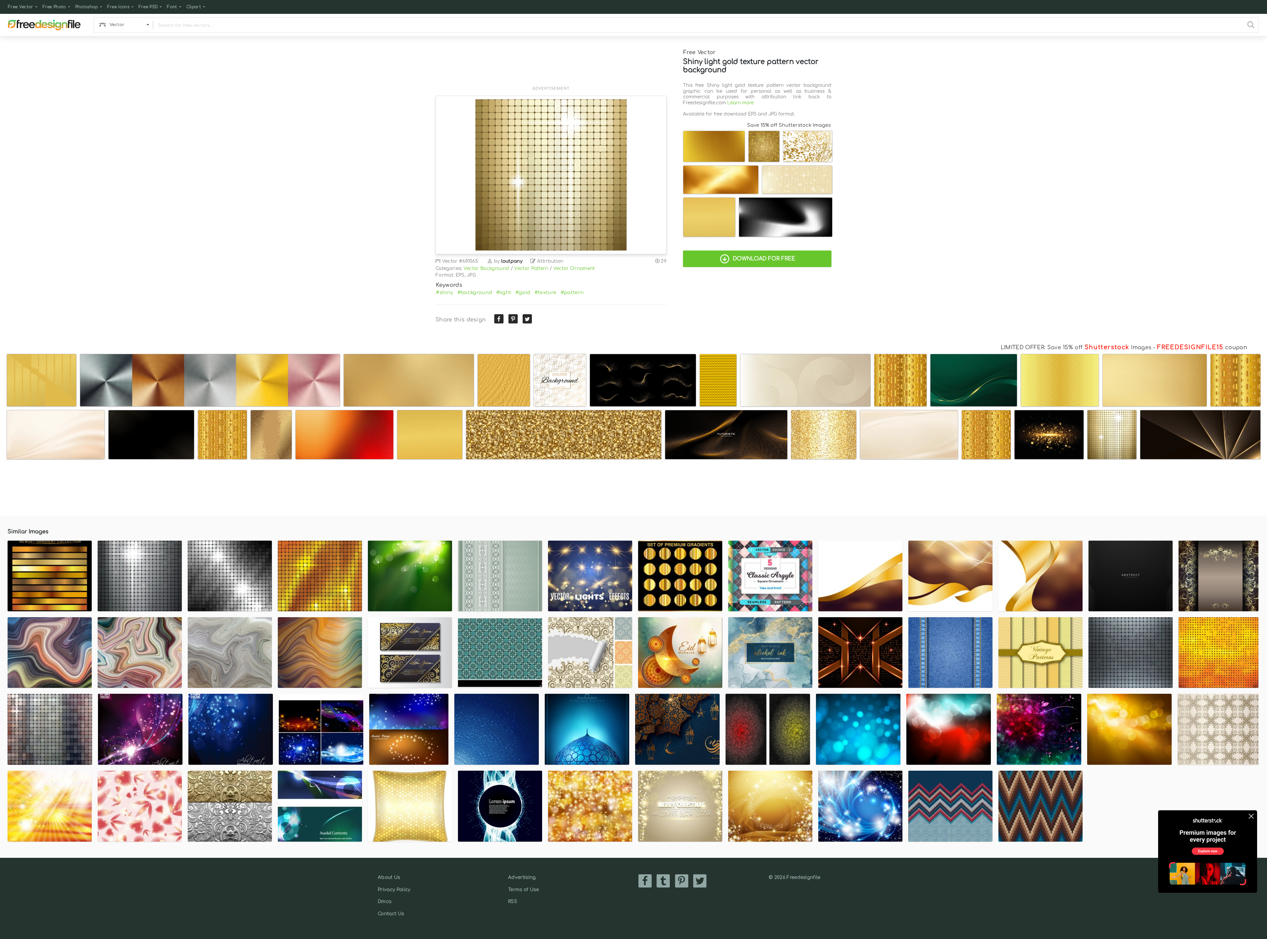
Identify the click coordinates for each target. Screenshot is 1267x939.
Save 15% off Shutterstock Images (789, 125)
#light (503, 292)
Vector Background (486, 268)
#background (474, 292)
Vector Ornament (574, 268)
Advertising (522, 877)
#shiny (444, 292)
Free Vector (20, 7)
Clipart (193, 7)
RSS (512, 901)
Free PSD (148, 7)
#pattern (572, 292)
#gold (523, 292)
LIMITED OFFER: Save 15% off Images (1076, 348)
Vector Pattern (531, 268)
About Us (389, 877)
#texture (546, 292)
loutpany (512, 261)
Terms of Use (523, 889)
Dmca (384, 901)
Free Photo (54, 7)
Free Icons (118, 7)
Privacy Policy (394, 889)
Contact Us (391, 913)
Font (172, 7)
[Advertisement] (551, 65)
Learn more (740, 102)
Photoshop (86, 7)
